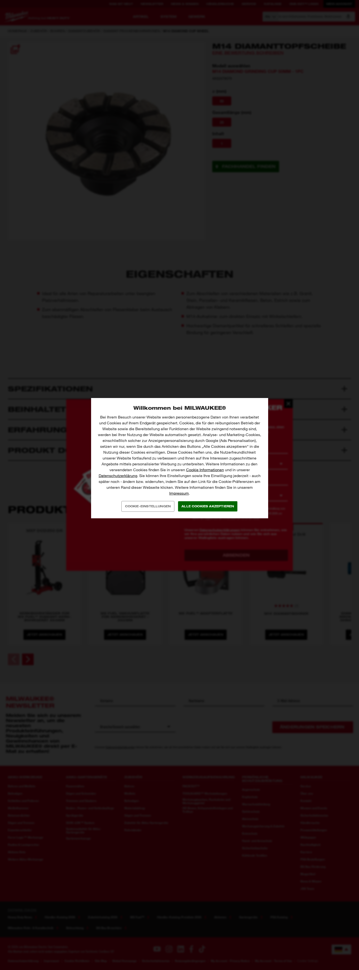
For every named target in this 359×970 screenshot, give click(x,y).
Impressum (179, 493)
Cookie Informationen (205, 470)
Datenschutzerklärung (118, 476)
